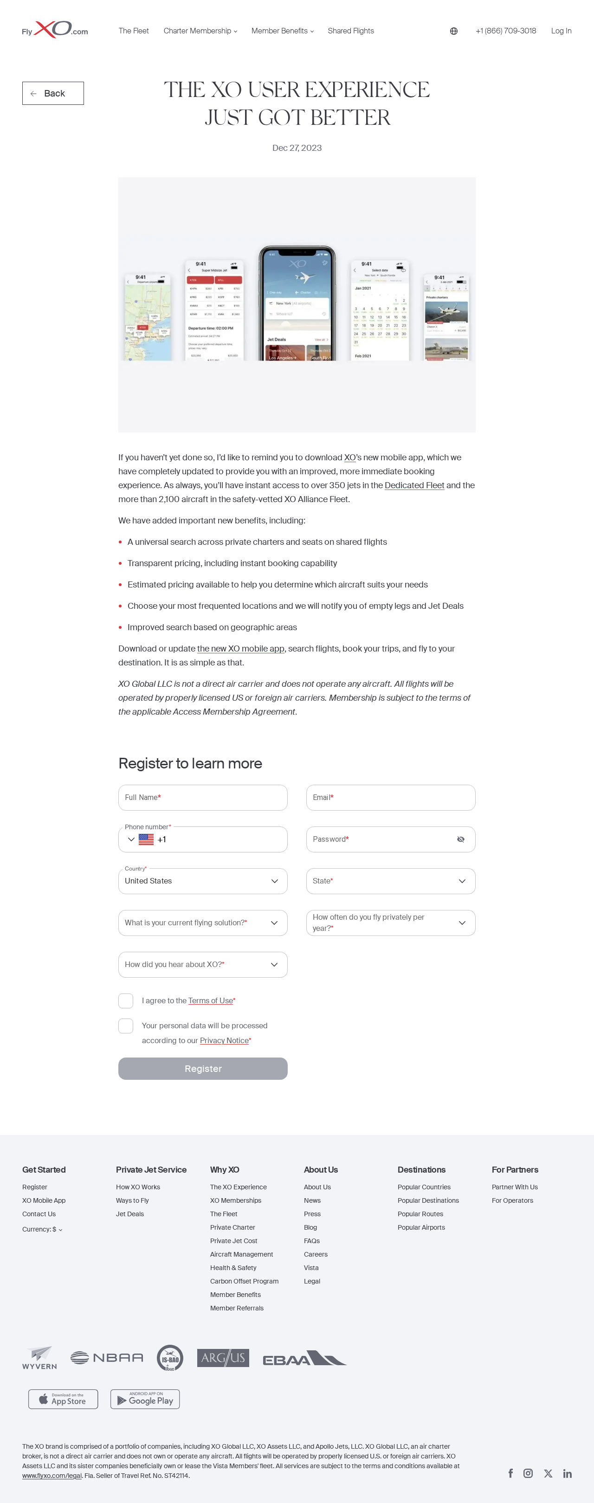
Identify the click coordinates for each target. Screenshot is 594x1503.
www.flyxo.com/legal (52, 1475)
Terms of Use (210, 1001)
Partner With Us (515, 1187)
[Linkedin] (567, 1473)
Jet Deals (130, 1214)
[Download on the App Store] (63, 1399)
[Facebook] (511, 1473)
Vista (311, 1268)
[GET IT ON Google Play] (145, 1399)
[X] (548, 1473)
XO (350, 457)
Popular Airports (421, 1227)
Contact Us (39, 1214)
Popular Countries (424, 1187)
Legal (312, 1281)
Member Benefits (280, 31)
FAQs (312, 1241)
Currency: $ (39, 1229)
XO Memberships (235, 1200)
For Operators (512, 1200)
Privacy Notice (224, 1040)
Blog (310, 1227)
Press (312, 1214)
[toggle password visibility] (460, 839)
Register (34, 1187)
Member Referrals (237, 1308)
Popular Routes (420, 1214)
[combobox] (203, 881)
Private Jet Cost (234, 1241)
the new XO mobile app (240, 648)
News (312, 1200)
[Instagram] (528, 1473)
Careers (316, 1254)
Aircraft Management (241, 1254)
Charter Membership (197, 31)
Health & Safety (233, 1268)
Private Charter (232, 1227)
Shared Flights (351, 31)
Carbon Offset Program (244, 1281)
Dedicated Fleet (415, 485)
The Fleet (134, 31)
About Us (317, 1187)
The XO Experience (238, 1187)
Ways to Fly (132, 1200)
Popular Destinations (428, 1200)
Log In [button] (561, 31)
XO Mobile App (43, 1200)
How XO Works (138, 1187)
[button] (137, 839)
